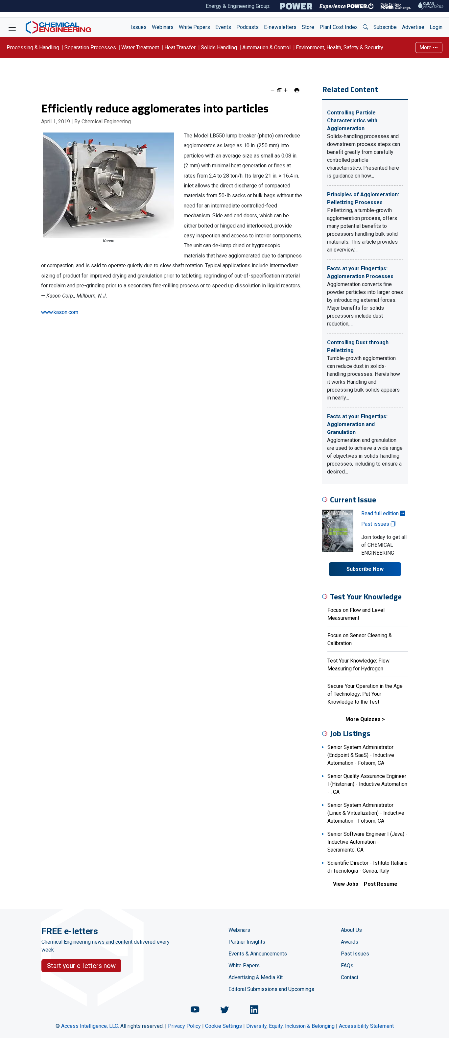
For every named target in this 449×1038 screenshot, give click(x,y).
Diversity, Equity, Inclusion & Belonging (290, 1026)
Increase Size (286, 90)
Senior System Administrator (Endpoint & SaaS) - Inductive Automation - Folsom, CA (360, 755)
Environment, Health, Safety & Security (339, 47)
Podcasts (247, 27)
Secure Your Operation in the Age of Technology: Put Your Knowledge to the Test (365, 694)
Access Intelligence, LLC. (90, 1026)
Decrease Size (272, 90)
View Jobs (345, 884)
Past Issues (355, 954)
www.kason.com (59, 312)
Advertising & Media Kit (255, 977)
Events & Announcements (257, 954)
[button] (365, 27)
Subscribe (385, 27)
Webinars (163, 27)
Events (223, 27)
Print (297, 90)
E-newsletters (280, 27)
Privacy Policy (184, 1026)
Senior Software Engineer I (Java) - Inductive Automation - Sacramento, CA (367, 842)
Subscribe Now (365, 569)
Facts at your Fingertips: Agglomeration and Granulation (357, 424)
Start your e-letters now (81, 966)
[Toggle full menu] (12, 27)
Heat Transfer (180, 47)
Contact (349, 977)
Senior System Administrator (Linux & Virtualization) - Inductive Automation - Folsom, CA (365, 813)
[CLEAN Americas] (431, 6)
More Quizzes (363, 719)
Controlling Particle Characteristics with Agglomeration (352, 120)
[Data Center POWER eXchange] (396, 6)
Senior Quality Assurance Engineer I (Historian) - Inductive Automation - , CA (367, 784)
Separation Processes (90, 47)
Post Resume (380, 884)
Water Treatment (140, 47)
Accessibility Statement (366, 1026)
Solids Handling (219, 47)
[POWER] (296, 6)
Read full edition (380, 513)
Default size (279, 90)
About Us (351, 930)
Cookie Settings (223, 1026)
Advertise (413, 27)
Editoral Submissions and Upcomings (271, 989)
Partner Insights (246, 942)
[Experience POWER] (346, 6)
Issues (138, 27)
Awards (349, 942)
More (426, 47)
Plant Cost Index (338, 27)
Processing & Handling (33, 47)
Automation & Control (266, 47)
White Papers (194, 27)
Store (308, 27)
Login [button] (436, 27)
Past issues (375, 524)
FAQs (347, 965)
